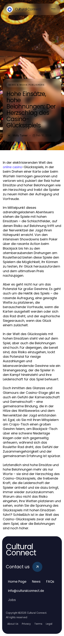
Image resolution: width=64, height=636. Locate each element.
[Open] (53, 9)
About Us (12, 624)
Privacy (26, 624)
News (36, 581)
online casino (12, 167)
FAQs (50, 581)
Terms (38, 624)
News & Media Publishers (27, 85)
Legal (49, 624)
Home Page (17, 581)
